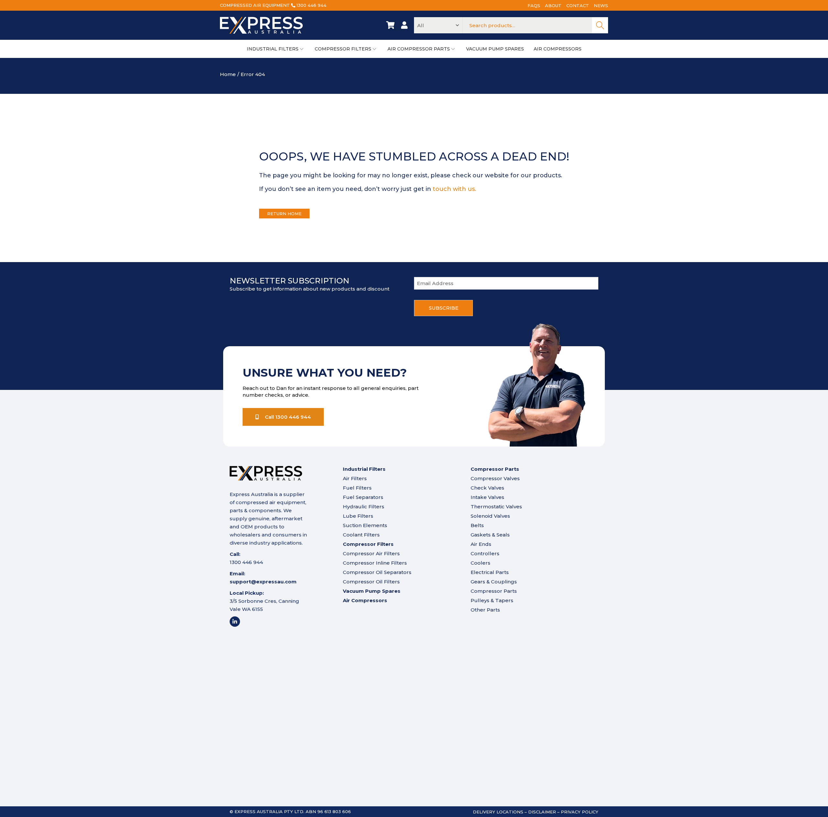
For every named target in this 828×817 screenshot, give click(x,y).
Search (600, 25)
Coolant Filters (361, 535)
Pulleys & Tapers (492, 600)
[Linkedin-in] (235, 621)
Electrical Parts (490, 572)
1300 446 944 (311, 5)
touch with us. (454, 189)
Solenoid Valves (490, 516)
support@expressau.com (263, 582)
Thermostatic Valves (496, 506)
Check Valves (487, 488)
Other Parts (485, 610)
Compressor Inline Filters (375, 563)
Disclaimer (542, 811)
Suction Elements (365, 525)
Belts (477, 525)
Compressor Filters (368, 544)
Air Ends (481, 544)
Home (228, 74)
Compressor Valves (495, 478)
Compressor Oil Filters (371, 582)
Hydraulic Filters (363, 506)
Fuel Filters (357, 488)
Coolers (480, 563)
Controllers (485, 553)
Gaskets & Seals (490, 535)
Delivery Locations (498, 811)
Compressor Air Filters (371, 553)
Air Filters (355, 478)
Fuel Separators (363, 497)
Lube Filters (358, 516)
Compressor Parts (494, 591)
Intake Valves (487, 497)
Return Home (284, 213)
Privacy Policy (579, 811)
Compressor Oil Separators (377, 572)
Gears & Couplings (494, 582)
